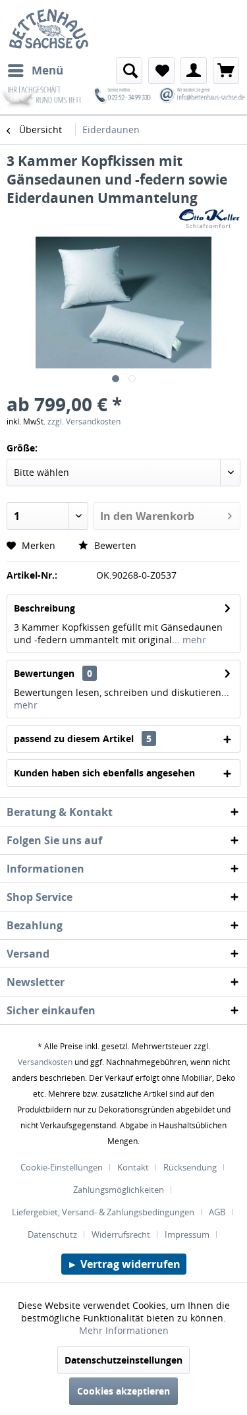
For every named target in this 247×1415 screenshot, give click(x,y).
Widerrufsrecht (121, 1234)
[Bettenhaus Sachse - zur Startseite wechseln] (45, 29)
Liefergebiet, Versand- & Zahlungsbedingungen (103, 1212)
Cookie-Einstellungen (61, 1167)
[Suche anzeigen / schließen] (129, 70)
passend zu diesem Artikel (82, 738)
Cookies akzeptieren (123, 1391)
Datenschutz (52, 1234)
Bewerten (114, 545)
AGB (217, 1212)
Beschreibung (44, 608)
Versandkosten (45, 1062)
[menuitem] (35, 70)
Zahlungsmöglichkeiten (118, 1190)
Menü (47, 70)
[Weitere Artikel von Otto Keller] (209, 218)
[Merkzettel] (161, 70)
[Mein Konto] (193, 70)
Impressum (187, 1234)
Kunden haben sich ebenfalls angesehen (104, 772)
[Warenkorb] (226, 70)
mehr (193, 639)
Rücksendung (190, 1167)
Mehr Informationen (124, 1330)
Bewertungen (44, 673)
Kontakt (133, 1167)
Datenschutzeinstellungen (123, 1360)
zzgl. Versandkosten (84, 421)
